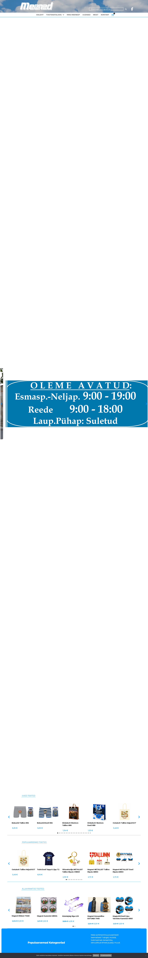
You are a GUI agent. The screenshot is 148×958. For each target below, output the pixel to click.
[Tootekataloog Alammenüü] (63, 15)
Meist (95, 15)
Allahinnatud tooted (33, 889)
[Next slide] (146, 403)
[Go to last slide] (9, 817)
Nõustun (96, 955)
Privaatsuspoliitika (106, 955)
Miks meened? (73, 15)
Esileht (40, 15)
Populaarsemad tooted (34, 842)
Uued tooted (28, 796)
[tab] (66, 879)
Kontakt (105, 15)
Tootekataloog (54, 15)
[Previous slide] (1, 403)
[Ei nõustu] (146, 955)
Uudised (86, 15)
